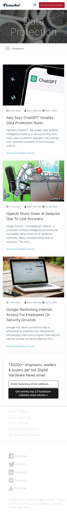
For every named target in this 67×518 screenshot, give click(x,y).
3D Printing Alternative (24, 434)
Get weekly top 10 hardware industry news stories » (33, 393)
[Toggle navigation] (35, 4)
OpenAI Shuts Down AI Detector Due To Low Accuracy (33, 216)
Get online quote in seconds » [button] (52, 5)
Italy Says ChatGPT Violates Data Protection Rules (29, 120)
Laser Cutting (18, 411)
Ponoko (30, 153)
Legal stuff (23, 507)
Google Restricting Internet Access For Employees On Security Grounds (29, 314)
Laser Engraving (19, 417)
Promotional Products (23, 429)
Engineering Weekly (16, 153)
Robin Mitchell (34, 110)
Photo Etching (18, 423)
